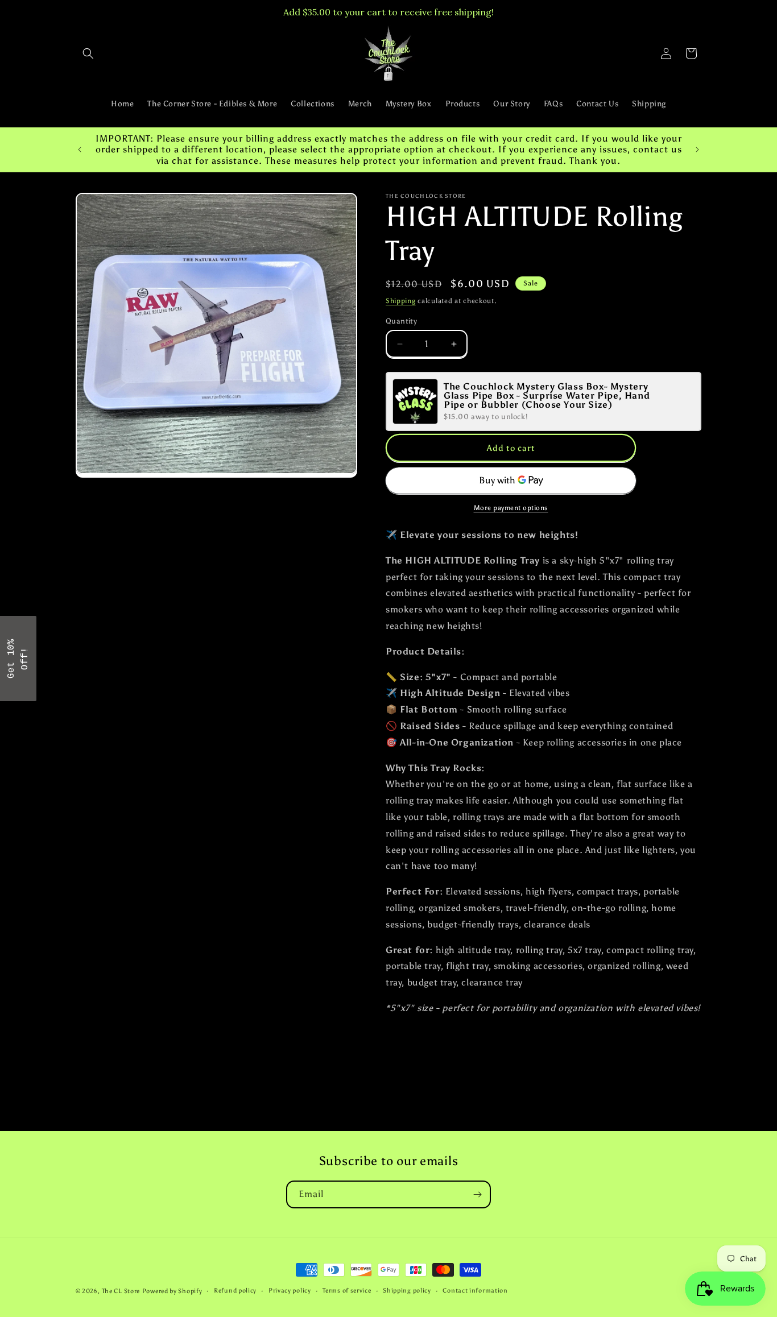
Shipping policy (407, 1290)
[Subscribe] (477, 1194)
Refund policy (235, 1290)
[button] (88, 53)
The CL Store (121, 1291)
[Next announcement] (697, 149)
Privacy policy (289, 1290)
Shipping (401, 301)
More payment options (511, 508)
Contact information (475, 1290)
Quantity (401, 321)
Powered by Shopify (172, 1291)
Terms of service (347, 1290)
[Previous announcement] (79, 149)
